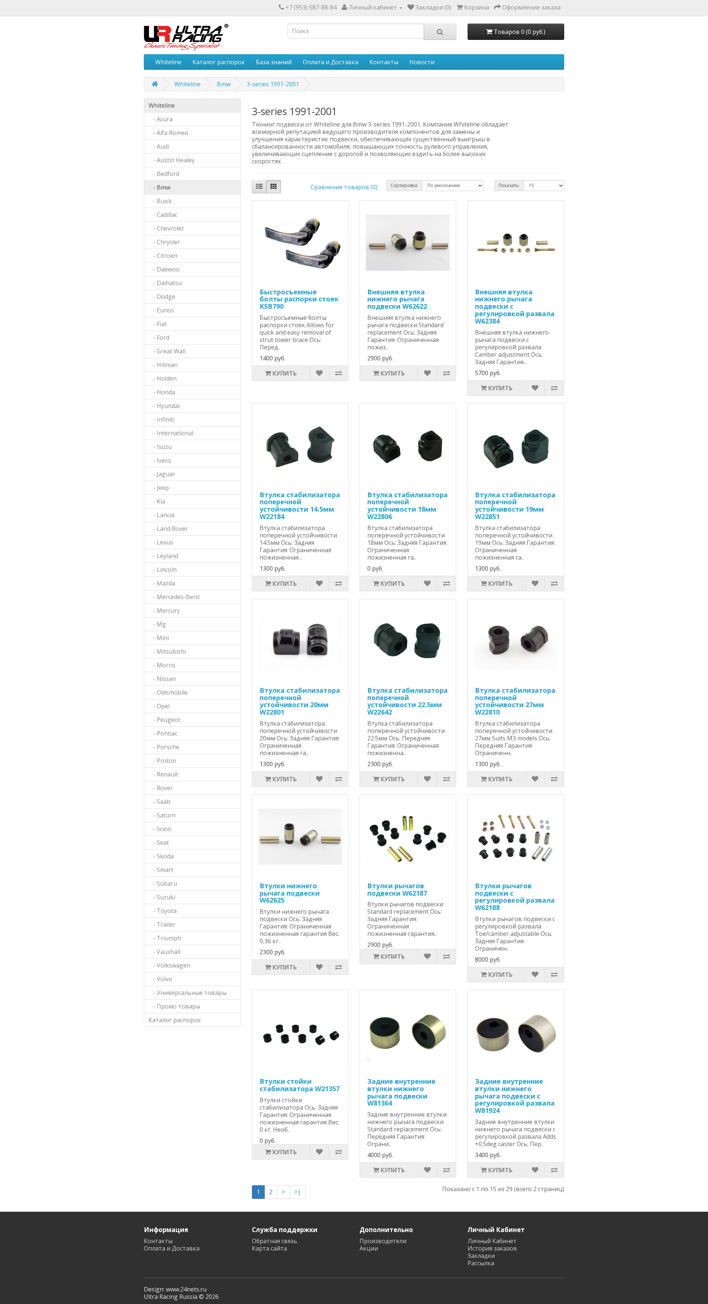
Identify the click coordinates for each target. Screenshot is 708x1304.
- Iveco (160, 460)
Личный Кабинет (492, 1241)
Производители (383, 1241)
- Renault (163, 774)
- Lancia (161, 515)
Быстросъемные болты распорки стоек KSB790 (299, 299)
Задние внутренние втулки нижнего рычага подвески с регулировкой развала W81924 (515, 1096)
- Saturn (162, 815)
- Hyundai (164, 406)
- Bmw (159, 187)
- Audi (159, 146)
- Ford (159, 337)
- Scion (160, 829)
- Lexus (161, 542)
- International (171, 433)
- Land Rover (168, 529)
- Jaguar (162, 474)
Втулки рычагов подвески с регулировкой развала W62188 (515, 896)
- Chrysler (164, 242)
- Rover (161, 788)
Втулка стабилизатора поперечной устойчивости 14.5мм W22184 (300, 505)
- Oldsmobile (168, 692)
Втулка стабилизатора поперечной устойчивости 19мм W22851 (515, 505)
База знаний (274, 62)
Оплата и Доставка (330, 62)
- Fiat (158, 324)
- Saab (159, 802)
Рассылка (481, 1263)
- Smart (161, 870)
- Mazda (162, 583)
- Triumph (165, 938)
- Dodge (162, 297)
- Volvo (160, 979)
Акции (369, 1248)
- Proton (162, 761)
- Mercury (164, 610)
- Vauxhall (164, 952)
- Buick (160, 201)
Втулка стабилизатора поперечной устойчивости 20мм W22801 (300, 701)
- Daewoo (164, 269)
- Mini (159, 638)
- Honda (162, 392)
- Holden (163, 378)
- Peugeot (164, 720)
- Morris (162, 665)
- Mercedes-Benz (174, 597)
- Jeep (159, 488)
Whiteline (168, 62)
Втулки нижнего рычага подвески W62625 (290, 893)
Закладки (481, 1256)
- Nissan (162, 679)
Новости (421, 62)
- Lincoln (163, 569)
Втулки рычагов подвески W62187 (397, 889)
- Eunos (161, 310)
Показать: (509, 185)
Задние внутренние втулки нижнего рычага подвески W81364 (401, 1092)
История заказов (492, 1248)
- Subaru (163, 883)
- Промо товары (174, 1006)
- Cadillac (163, 215)
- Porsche (164, 747)
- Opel (159, 706)
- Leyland (163, 556)
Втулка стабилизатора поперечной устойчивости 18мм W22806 (407, 505)
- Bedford (164, 174)
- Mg (157, 624)
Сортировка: (404, 185)
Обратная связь (274, 1241)
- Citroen (163, 256)
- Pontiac (163, 733)
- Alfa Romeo (168, 133)
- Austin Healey (172, 160)
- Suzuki (162, 897)
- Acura (161, 119)
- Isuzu (160, 447)
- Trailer (162, 924)
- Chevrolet (166, 228)
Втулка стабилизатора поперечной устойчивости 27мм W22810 (515, 701)
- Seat (159, 842)
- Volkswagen (169, 965)
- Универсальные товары (187, 993)
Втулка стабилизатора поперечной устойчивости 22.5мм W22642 (407, 701)
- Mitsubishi (167, 651)
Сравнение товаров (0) (344, 187)
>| (297, 1192)
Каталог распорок (218, 62)
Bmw (223, 84)
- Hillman (163, 365)
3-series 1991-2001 (273, 84)
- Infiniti (161, 419)
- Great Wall (167, 351)
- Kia (157, 501)
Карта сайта (269, 1248)
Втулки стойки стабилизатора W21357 (300, 1085)
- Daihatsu (165, 283)
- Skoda (161, 856)
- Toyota (163, 911)
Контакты (383, 62)
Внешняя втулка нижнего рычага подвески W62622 (397, 299)
